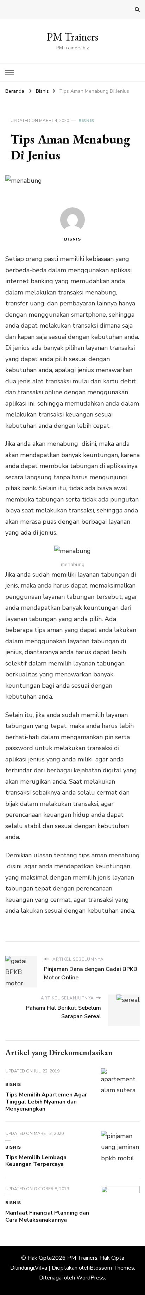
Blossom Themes (112, 1268)
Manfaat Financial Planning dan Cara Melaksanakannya (47, 1216)
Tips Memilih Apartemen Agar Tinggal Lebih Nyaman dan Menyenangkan (46, 1102)
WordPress (90, 1278)
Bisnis (86, 120)
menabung (100, 292)
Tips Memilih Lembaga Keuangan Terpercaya (36, 1161)
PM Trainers (72, 37)
